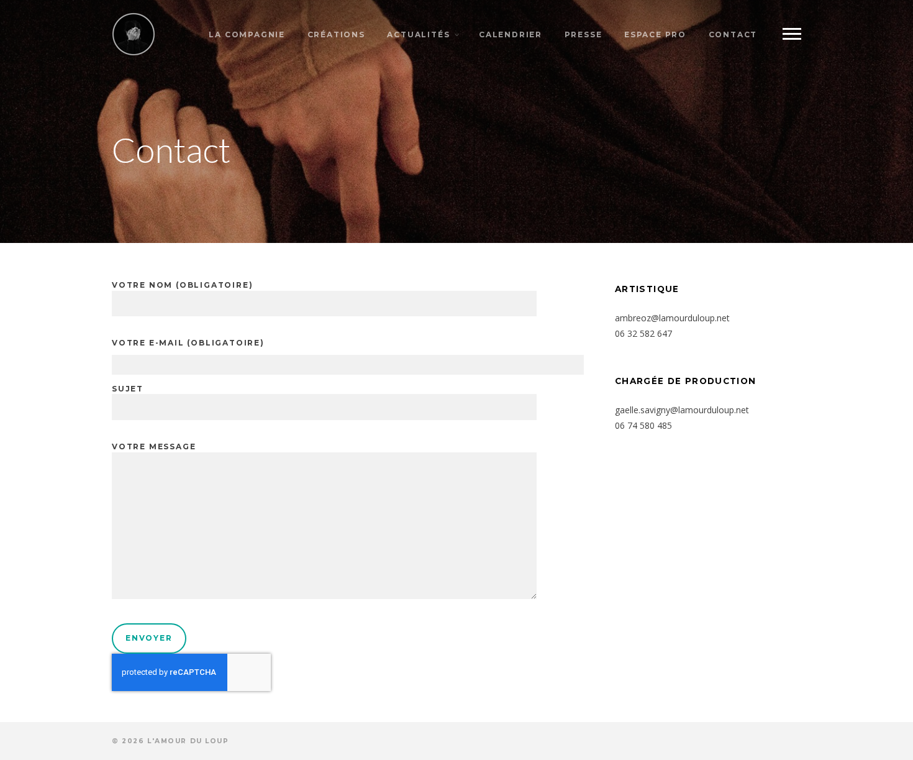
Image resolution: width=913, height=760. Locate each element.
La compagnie (247, 34)
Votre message (154, 446)
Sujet (127, 388)
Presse (583, 34)
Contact (733, 34)
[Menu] (792, 34)
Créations (336, 34)
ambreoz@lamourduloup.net (672, 318)
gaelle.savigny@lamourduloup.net (682, 410)
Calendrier (510, 34)
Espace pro (655, 34)
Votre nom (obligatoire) (182, 285)
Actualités (418, 34)
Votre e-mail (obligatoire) (188, 342)
